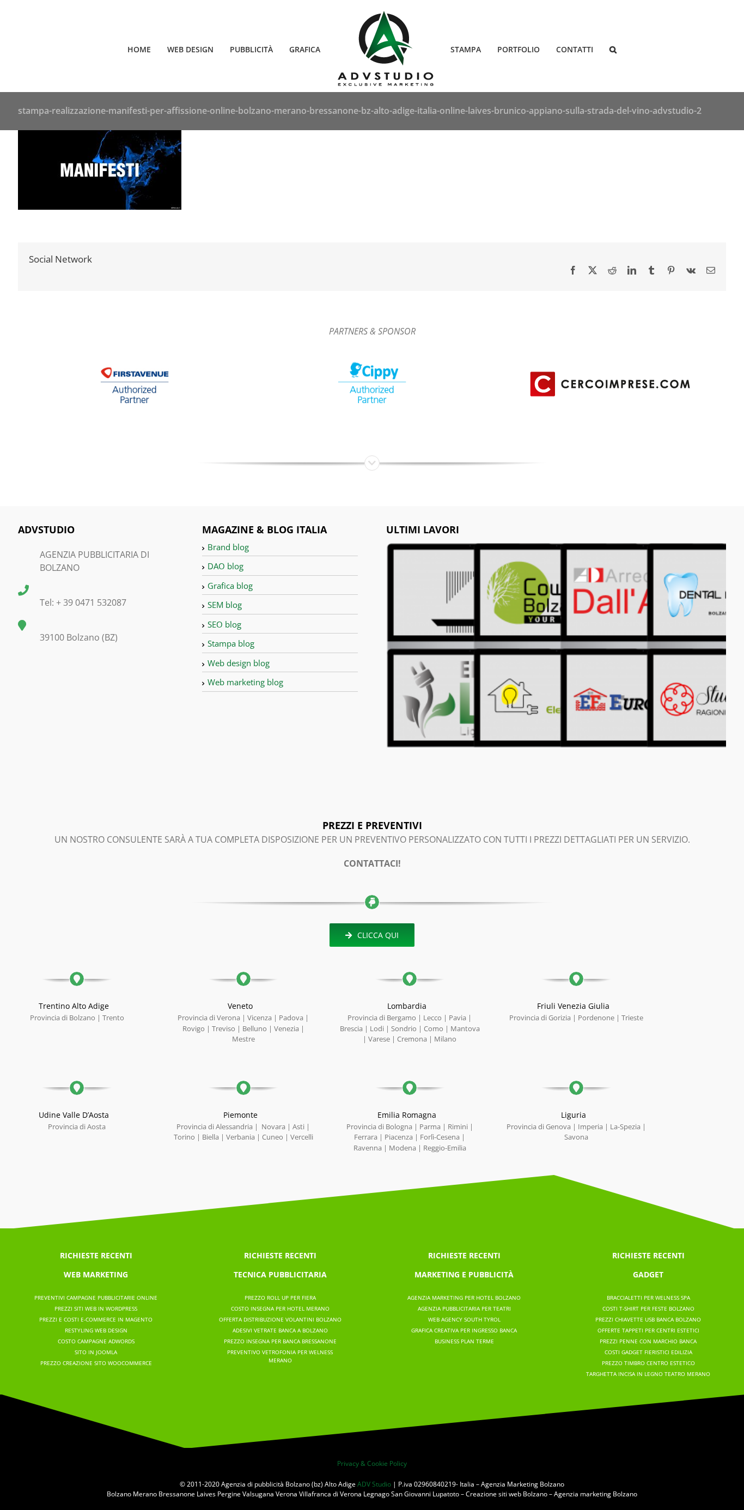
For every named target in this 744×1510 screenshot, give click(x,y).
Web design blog (239, 662)
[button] (595, 48)
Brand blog (228, 546)
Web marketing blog (245, 682)
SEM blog (225, 604)
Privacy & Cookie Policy (372, 1463)
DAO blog (225, 566)
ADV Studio (374, 1484)
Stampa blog (231, 643)
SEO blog (224, 624)
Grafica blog (230, 585)
